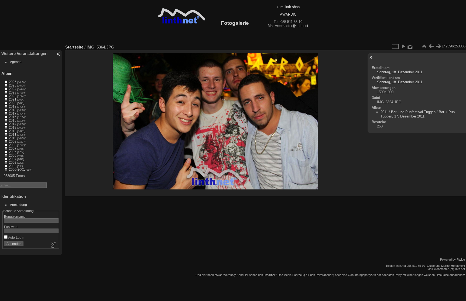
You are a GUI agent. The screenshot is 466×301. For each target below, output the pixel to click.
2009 (12, 141)
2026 (12, 82)
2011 (12, 134)
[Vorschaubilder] (424, 46)
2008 (12, 145)
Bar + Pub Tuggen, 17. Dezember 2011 (418, 114)
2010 (12, 138)
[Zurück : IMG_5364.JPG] (431, 46)
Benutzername (15, 216)
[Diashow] (403, 46)
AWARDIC (288, 14)
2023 (12, 92)
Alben (6, 73)
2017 (12, 113)
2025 (12, 85)
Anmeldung (18, 204)
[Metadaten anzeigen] (410, 46)
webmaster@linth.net (291, 26)
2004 (12, 159)
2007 (12, 148)
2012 (12, 131)
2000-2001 (17, 169)
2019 (12, 106)
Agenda (16, 62)
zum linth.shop (288, 7)
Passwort (11, 227)
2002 (12, 166)
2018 (12, 110)
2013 (12, 127)
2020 (12, 103)
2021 (12, 99)
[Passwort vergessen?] (53, 244)
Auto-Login (16, 237)
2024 (12, 89)
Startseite (74, 47)
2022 (12, 96)
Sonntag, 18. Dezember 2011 (399, 72)
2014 (12, 124)
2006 (12, 152)
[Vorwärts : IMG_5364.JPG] (438, 46)
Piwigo (461, 259)
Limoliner (269, 274)
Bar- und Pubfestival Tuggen (414, 112)
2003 (12, 162)
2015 (12, 120)
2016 (12, 117)
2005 (12, 155)
